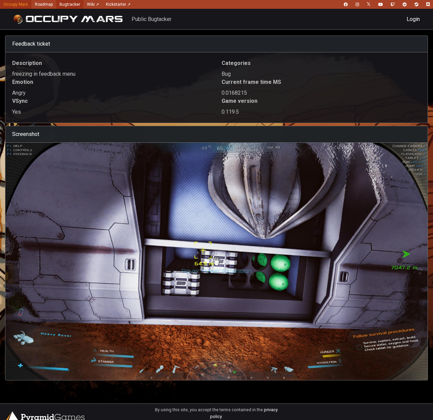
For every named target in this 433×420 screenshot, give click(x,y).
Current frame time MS (251, 82)
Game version (239, 101)
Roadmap (44, 4)
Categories (236, 63)
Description (27, 63)
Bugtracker (70, 4)
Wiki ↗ (93, 4)
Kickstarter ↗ (118, 4)
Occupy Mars (15, 4)
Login (413, 19)
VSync (20, 101)
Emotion (22, 82)
